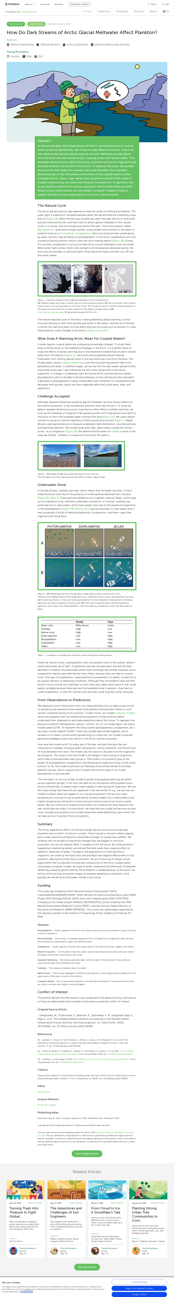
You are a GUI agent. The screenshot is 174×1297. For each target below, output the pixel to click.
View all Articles (87, 1267)
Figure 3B (68, 508)
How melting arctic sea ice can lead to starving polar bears (101, 1059)
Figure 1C (70, 355)
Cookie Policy (26, 1292)
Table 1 (54, 497)
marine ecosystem (98, 330)
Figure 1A (52, 218)
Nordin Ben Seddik (47, 1105)
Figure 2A (108, 416)
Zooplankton (83, 233)
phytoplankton (46, 229)
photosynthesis (66, 233)
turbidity (114, 431)
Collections (103, 11)
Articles (87, 11)
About (153, 11)
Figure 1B (118, 240)
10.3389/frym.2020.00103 (119, 1054)
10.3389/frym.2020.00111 (72, 1062)
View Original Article (87, 1153)
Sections (139, 11)
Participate (122, 11)
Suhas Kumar (44, 1092)
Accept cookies (139, 1294)
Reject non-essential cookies (139, 1288)
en (167, 11)
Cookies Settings (139, 1282)
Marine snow (82, 508)
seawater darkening (72, 362)
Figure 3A (43, 497)
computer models (125, 713)
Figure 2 (119, 420)
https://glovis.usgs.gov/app (50, 312)
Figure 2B (71, 431)
